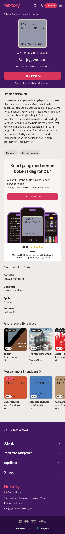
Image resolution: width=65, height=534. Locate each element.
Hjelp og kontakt (18, 430)
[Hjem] (18, 6)
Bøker (6, 14)
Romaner (16, 14)
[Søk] (35, 6)
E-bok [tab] (26, 267)
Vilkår (43, 498)
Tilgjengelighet (11, 498)
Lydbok (8, 312)
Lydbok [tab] (16, 267)
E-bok (16, 312)
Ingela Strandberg (39, 66)
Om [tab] (6, 267)
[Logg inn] (41, 6)
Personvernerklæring (29, 498)
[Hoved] (60, 6)
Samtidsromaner (30, 14)
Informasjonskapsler (13, 503)
